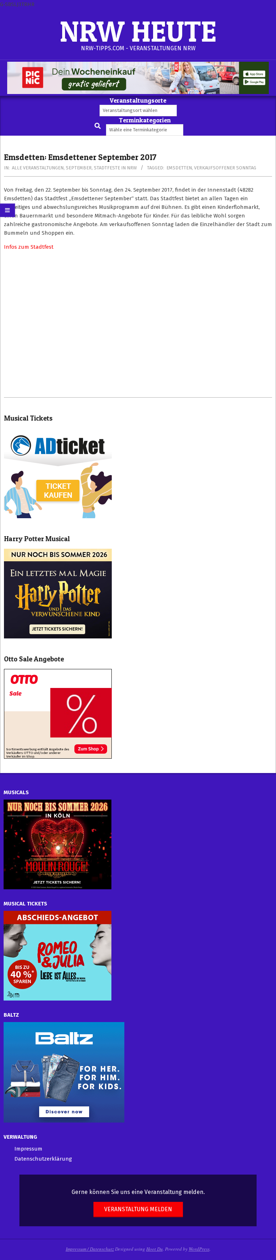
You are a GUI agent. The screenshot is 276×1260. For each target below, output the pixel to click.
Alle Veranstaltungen (38, 167)
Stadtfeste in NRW (115, 167)
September (79, 167)
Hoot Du (154, 1249)
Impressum (28, 1149)
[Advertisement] (138, 324)
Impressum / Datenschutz (90, 1249)
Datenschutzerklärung (43, 1159)
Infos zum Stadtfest (29, 247)
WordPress (199, 1249)
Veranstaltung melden (138, 1209)
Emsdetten (179, 167)
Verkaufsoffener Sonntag (225, 167)
